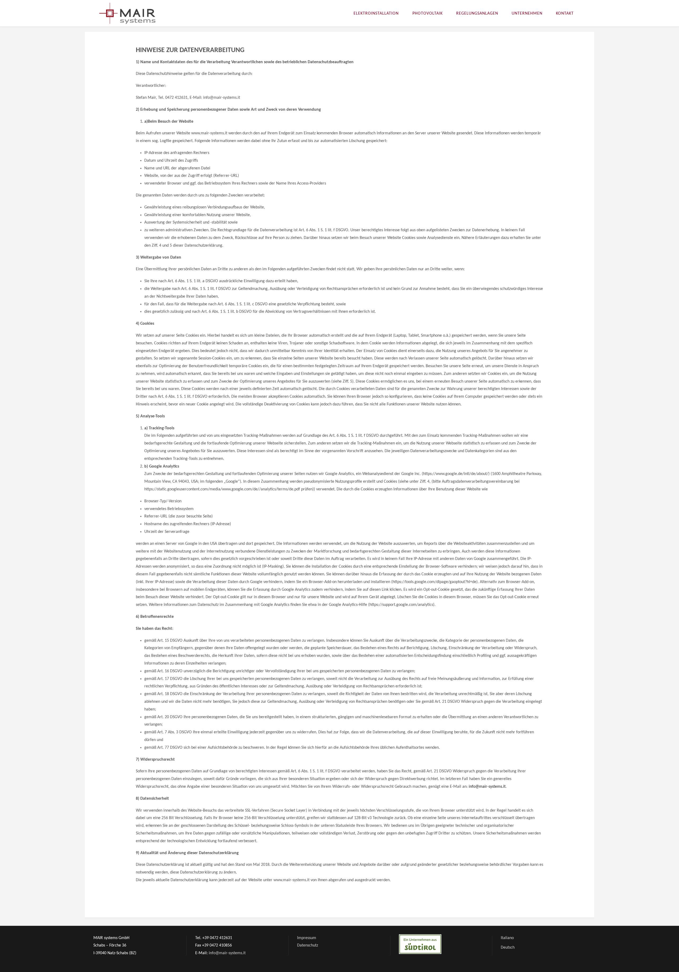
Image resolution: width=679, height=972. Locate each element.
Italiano (507, 938)
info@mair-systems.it (487, 787)
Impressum (306, 938)
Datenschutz (307, 945)
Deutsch (508, 947)
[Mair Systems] (127, 13)
